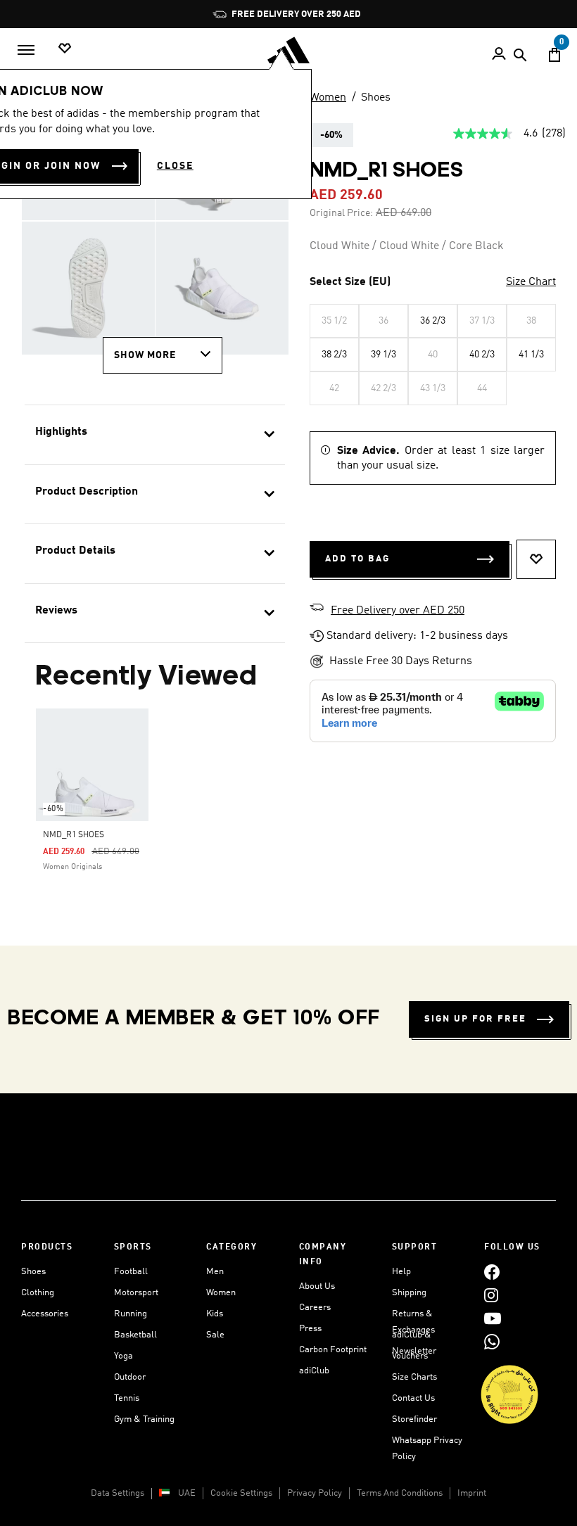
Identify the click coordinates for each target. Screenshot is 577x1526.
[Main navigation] (26, 50)
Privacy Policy (314, 1493)
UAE (187, 1493)
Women (328, 97)
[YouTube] (492, 1318)
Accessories (44, 1313)
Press (310, 1328)
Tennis (126, 1398)
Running (130, 1313)
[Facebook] (492, 1271)
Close (175, 166)
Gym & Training (144, 1419)
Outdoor (130, 1377)
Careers (315, 1307)
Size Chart (531, 282)
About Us (317, 1286)
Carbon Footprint (333, 1349)
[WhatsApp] (492, 1341)
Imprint (471, 1493)
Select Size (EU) (350, 282)
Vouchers (410, 1356)
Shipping (409, 1292)
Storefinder (414, 1419)
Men (215, 1271)
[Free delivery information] (317, 609)
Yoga (123, 1356)
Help (401, 1271)
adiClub (314, 1370)
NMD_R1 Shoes (73, 835)
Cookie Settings (241, 1493)
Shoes (376, 97)
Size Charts (414, 1377)
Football (131, 1271)
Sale (215, 1335)
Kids (214, 1313)
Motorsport (136, 1292)
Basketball (135, 1335)
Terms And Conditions (400, 1493)
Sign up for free (475, 1019)
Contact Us (413, 1398)
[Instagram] (491, 1294)
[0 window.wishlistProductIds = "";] (65, 49)
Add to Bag (357, 559)
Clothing (37, 1292)
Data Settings (117, 1493)
